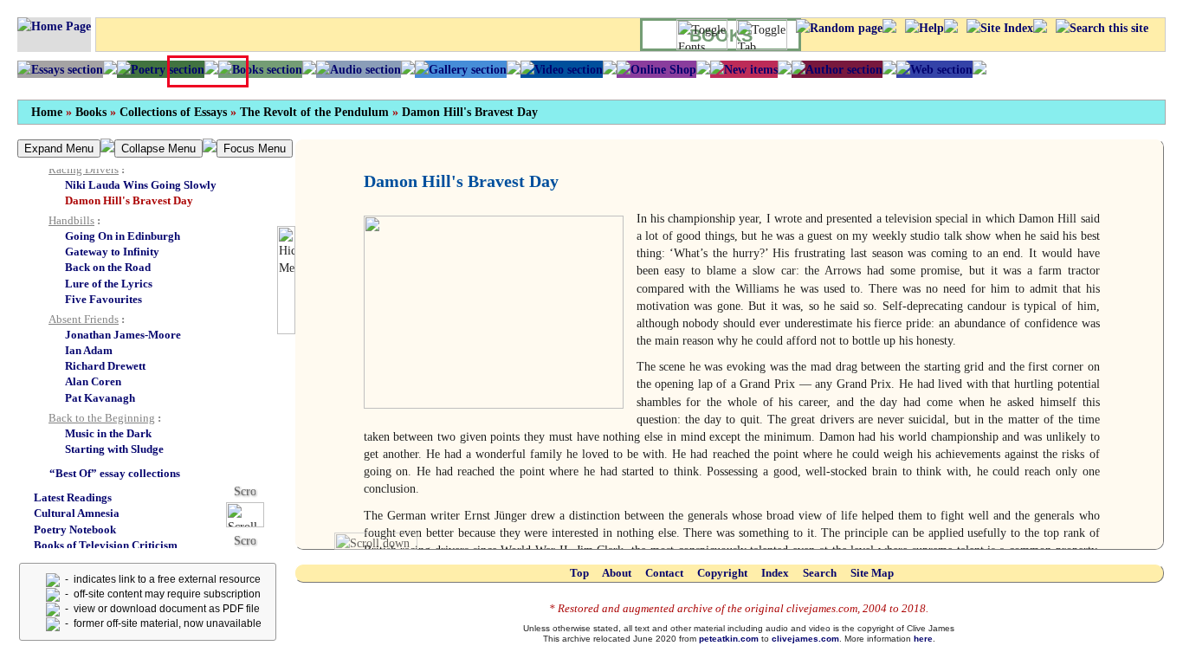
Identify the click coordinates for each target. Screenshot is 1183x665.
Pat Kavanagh (100, 397)
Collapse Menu (158, 148)
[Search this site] (1102, 27)
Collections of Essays (173, 112)
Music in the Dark (108, 433)
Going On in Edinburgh (122, 235)
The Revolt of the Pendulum (314, 112)
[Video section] (561, 69)
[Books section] (260, 69)
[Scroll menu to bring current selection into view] (251, 514)
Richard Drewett (105, 365)
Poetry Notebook (75, 529)
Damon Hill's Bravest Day (470, 112)
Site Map (872, 572)
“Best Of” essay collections (114, 473)
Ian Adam (89, 350)
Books (91, 112)
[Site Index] (999, 27)
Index (775, 572)
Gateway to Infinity (112, 251)
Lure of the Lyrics (108, 283)
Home (46, 112)
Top (579, 572)
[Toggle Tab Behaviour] (761, 34)
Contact (664, 572)
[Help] (924, 27)
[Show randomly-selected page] (839, 27)
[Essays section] (60, 69)
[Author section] (837, 69)
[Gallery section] (461, 69)
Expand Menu (59, 148)
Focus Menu (254, 148)
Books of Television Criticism (106, 545)
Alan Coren (93, 381)
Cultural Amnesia (77, 513)
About (616, 572)
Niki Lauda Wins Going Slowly (141, 184)
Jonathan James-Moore (123, 334)
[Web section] (934, 69)
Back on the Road (108, 267)
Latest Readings (73, 497)
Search (820, 572)
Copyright (722, 572)
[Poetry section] (160, 69)
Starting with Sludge (114, 448)
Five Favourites (103, 299)
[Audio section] (358, 69)
